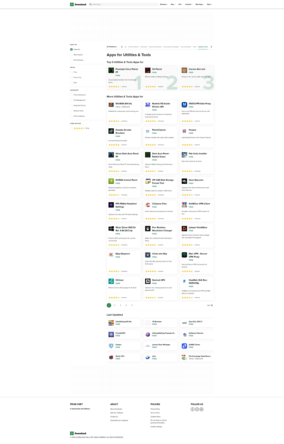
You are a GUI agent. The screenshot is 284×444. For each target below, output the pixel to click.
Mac (172, 4)
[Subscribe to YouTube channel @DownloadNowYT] (201, 409)
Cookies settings (156, 427)
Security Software (186, 47)
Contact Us (114, 417)
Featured (77, 49)
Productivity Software (155, 47)
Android (188, 4)
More (209, 4)
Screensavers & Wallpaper (171, 47)
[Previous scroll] (122, 46)
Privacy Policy (155, 409)
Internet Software (133, 47)
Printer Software (79, 116)
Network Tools (78, 111)
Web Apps (199, 4)
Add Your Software (116, 413)
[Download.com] (78, 4)
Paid (75, 83)
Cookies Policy (156, 417)
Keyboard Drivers (80, 105)
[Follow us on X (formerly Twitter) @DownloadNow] (197, 409)
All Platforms (111, 47)
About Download (116, 409)
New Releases (79, 60)
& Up (87, 128)
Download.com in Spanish (119, 420)
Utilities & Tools (203, 47)
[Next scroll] (211, 46)
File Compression (80, 95)
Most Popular (78, 55)
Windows (163, 4)
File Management (79, 100)
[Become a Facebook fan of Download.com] (192, 409)
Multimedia (143, 47)
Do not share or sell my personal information (159, 421)
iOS (179, 4)
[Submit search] (90, 4)
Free (75, 72)
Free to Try (77, 77)
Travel (194, 47)
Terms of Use (155, 413)
